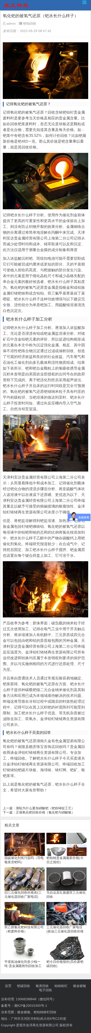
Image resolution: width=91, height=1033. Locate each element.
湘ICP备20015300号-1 (30, 1005)
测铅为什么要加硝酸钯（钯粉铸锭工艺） (45, 808)
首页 (8, 986)
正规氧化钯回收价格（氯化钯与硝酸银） (45, 812)
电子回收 (45, 990)
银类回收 (42, 986)
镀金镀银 (79, 986)
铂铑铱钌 (60, 986)
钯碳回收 (23, 986)
